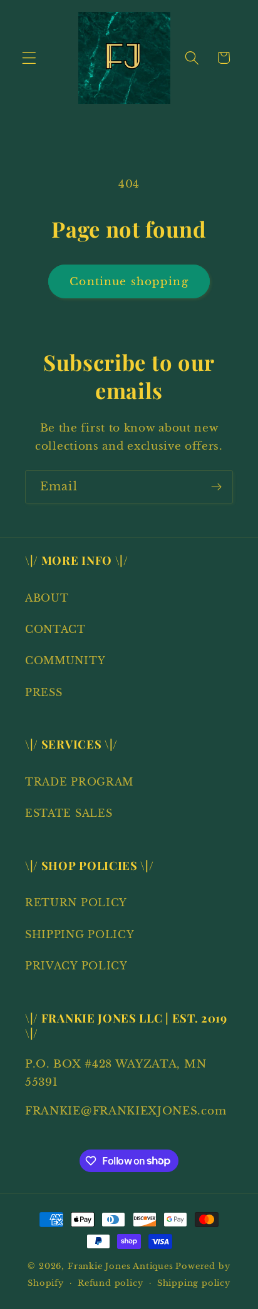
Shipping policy (193, 1283)
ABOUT (46, 598)
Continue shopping (129, 281)
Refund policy (110, 1283)
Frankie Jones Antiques (120, 1266)
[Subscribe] (216, 487)
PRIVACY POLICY (76, 965)
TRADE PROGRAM (79, 782)
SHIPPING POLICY (79, 934)
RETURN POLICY (76, 902)
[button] (29, 58)
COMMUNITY (65, 660)
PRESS (43, 692)
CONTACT (55, 629)
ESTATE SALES (68, 813)
